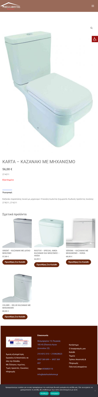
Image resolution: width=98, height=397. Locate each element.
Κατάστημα (74, 345)
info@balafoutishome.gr (47, 374)
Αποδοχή (44, 393)
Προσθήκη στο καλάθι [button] (15, 262)
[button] (95, 39)
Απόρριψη (55, 393)
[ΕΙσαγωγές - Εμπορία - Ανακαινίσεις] (10, 6)
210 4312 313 (43, 354)
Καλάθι (72, 352)
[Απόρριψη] (95, 390)
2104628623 (56, 354)
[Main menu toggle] (93, 6)
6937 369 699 (43, 359)
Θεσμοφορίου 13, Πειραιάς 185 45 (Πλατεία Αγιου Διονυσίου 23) (49, 344)
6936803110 (47, 369)
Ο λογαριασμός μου (77, 348)
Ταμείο (72, 356)
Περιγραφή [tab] (7, 192)
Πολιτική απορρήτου (78, 367)
